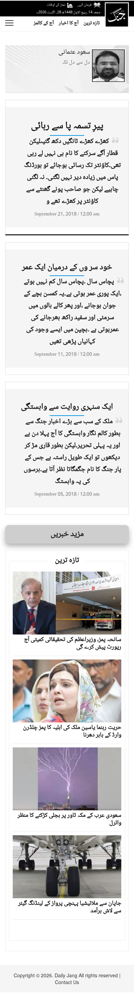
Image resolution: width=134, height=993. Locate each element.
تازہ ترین (91, 23)
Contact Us (67, 982)
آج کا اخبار (69, 23)
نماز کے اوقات (56, 5)
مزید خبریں (67, 534)
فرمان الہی (84, 5)
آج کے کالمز (44, 23)
